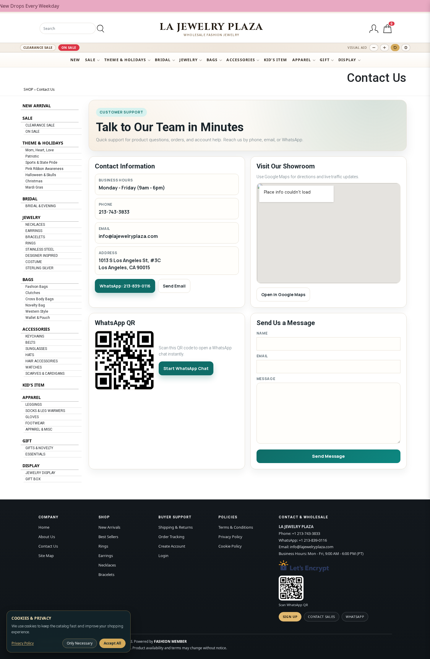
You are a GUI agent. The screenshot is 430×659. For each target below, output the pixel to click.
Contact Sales (321, 616)
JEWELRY (188, 59)
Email (262, 355)
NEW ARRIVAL (36, 105)
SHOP (28, 89)
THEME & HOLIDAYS (125, 59)
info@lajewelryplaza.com (128, 236)
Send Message (328, 456)
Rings (103, 546)
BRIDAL (163, 59)
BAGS (212, 59)
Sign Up (290, 616)
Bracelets (106, 574)
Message (266, 378)
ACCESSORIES (240, 59)
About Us (46, 536)
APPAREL (301, 59)
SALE (90, 59)
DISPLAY (347, 59)
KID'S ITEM (275, 59)
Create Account (171, 546)
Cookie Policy (230, 546)
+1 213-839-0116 (313, 540)
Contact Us (46, 89)
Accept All (112, 643)
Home (43, 527)
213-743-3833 (114, 212)
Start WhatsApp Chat (186, 368)
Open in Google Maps (283, 294)
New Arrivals (109, 527)
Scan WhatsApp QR (293, 605)
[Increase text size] (384, 47)
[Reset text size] (395, 47)
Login (163, 555)
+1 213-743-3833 (306, 533)
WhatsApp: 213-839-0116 (125, 286)
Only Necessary (80, 643)
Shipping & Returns (175, 527)
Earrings (105, 555)
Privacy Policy (230, 536)
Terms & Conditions (235, 527)
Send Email (174, 286)
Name (262, 333)
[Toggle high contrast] (405, 47)
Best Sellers (108, 536)
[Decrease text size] (373, 47)
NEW (75, 59)
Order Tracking (171, 536)
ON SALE (68, 47)
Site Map (46, 555)
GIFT (325, 59)
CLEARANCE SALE (38, 47)
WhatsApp (355, 616)
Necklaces (107, 565)
